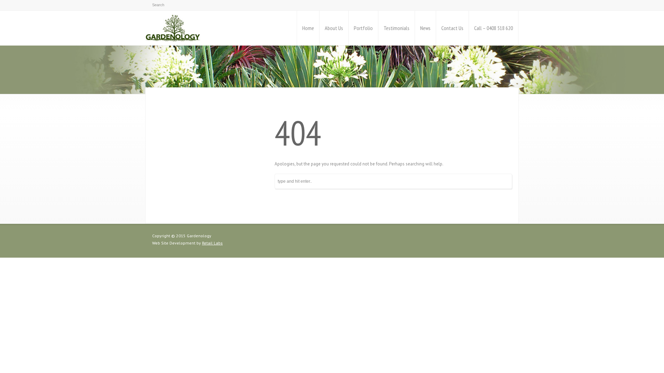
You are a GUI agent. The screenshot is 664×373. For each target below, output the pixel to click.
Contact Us (452, 28)
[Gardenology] (173, 28)
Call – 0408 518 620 (493, 28)
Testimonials (396, 28)
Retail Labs (212, 243)
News (425, 28)
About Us (334, 28)
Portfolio (363, 28)
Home (308, 28)
